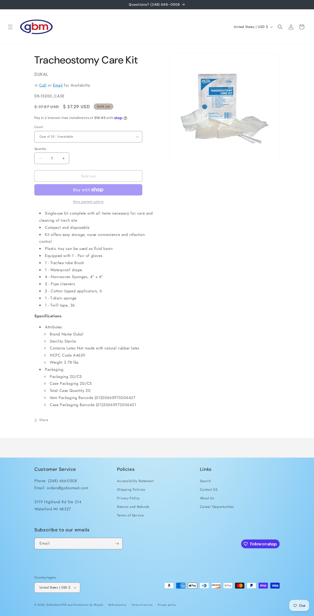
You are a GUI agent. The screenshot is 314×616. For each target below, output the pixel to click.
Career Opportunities (217, 506)
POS (64, 605)
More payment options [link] (88, 201)
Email (58, 85)
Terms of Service (130, 515)
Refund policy (117, 605)
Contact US (209, 489)
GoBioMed (53, 605)
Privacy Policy (128, 497)
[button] (10, 27)
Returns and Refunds (133, 506)
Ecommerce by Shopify (89, 605)
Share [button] (43, 419)
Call (42, 85)
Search (205, 480)
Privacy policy (167, 605)
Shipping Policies (131, 489)
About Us (207, 497)
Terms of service (142, 605)
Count (38, 127)
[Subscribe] (117, 543)
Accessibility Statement (135, 480)
